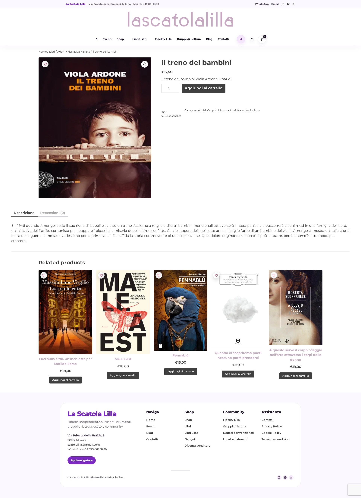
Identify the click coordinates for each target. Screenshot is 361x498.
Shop (120, 39)
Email (275, 3)
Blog (209, 39)
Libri (52, 51)
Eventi (107, 39)
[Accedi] (252, 39)
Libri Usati (139, 39)
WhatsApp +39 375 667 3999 (87, 449)
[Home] (96, 39)
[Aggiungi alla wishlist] (45, 64)
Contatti (223, 39)
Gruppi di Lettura (189, 39)
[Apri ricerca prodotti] (241, 39)
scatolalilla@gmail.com (83, 444)
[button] (144, 64)
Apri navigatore (82, 460)
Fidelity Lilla (163, 39)
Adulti (61, 51)
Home (43, 51)
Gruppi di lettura (218, 110)
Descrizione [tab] (24, 213)
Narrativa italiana (79, 51)
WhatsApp (262, 3)
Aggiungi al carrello (203, 88)
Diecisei (118, 477)
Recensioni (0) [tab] (52, 213)
